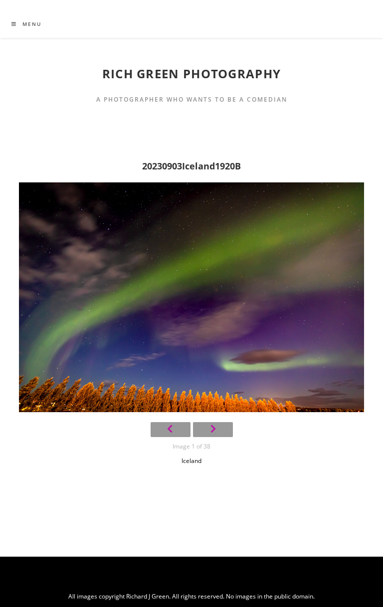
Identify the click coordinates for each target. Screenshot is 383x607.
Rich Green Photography (191, 73)
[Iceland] (191, 297)
